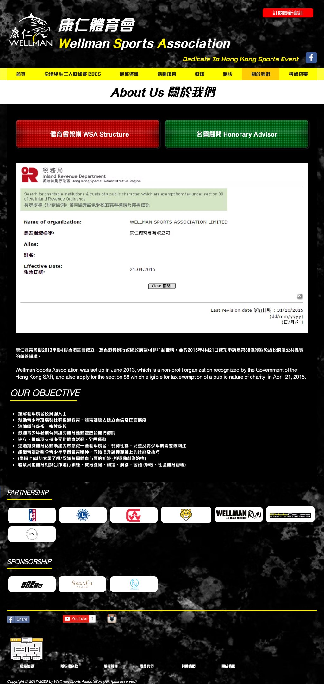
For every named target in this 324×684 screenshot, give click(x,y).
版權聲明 (111, 666)
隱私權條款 (69, 666)
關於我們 (228, 666)
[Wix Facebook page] (311, 57)
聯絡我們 (147, 666)
